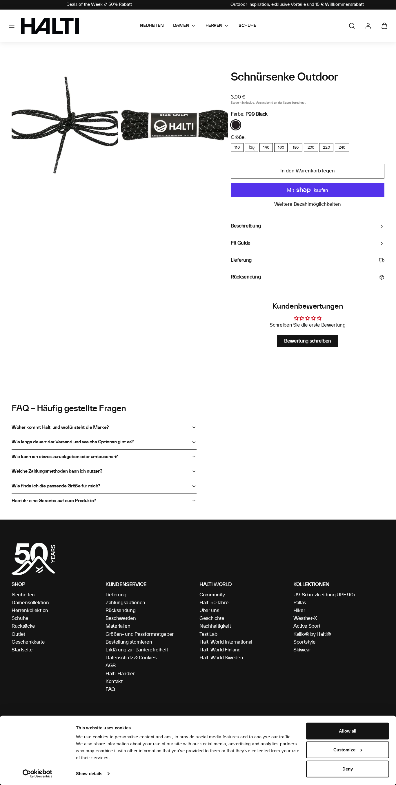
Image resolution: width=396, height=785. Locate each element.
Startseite (22, 650)
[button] (12, 26)
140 (266, 147)
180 (296, 147)
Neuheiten (23, 595)
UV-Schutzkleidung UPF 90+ (324, 595)
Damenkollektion (30, 602)
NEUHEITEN (152, 26)
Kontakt (114, 681)
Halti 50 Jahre (214, 602)
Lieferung (116, 595)
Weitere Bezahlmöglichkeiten (307, 204)
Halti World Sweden (221, 657)
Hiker (299, 610)
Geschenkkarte (28, 642)
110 (237, 147)
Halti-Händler (120, 673)
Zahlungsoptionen (125, 602)
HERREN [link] (214, 26)
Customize (344, 749)
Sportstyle (304, 642)
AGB (111, 665)
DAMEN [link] (181, 26)
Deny (347, 768)
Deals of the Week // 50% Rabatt (99, 5)
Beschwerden (121, 618)
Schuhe (20, 618)
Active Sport (306, 626)
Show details (89, 773)
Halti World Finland (220, 650)
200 (311, 147)
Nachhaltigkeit (215, 626)
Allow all (348, 730)
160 (281, 147)
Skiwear (302, 650)
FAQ (110, 689)
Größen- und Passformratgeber (140, 634)
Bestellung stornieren (129, 642)
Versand (261, 102)
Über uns (209, 610)
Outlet (18, 634)
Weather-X (305, 618)
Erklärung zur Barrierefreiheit (137, 650)
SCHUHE (247, 26)
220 (326, 147)
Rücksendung (120, 610)
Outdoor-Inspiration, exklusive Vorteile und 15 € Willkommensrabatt (297, 5)
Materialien (118, 626)
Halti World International (225, 642)
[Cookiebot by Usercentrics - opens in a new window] (37, 773)
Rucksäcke (23, 626)
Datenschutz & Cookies (131, 657)
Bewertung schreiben (307, 341)
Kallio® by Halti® (312, 634)
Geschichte (211, 618)
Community (212, 595)
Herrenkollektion (30, 610)
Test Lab (208, 634)
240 (342, 147)
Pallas (299, 602)
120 (252, 147)
